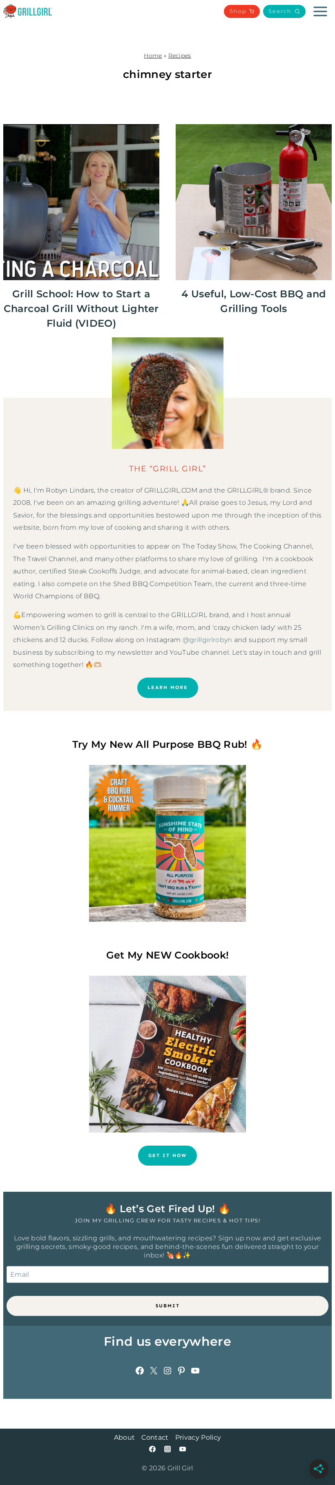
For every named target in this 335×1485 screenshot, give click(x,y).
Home (153, 55)
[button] (284, 11)
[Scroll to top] (316, 1453)
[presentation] (81, 202)
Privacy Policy (198, 1437)
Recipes (179, 55)
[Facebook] (152, 1449)
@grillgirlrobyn (207, 640)
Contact (154, 1437)
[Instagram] (167, 1449)
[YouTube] (182, 1449)
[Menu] (320, 11)
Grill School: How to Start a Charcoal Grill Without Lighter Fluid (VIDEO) (81, 308)
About (124, 1437)
